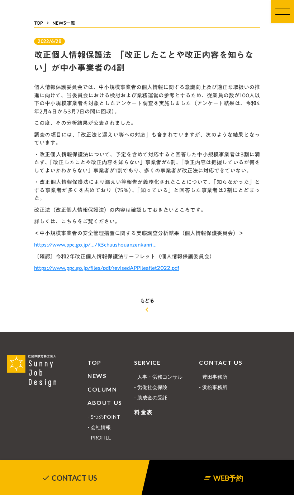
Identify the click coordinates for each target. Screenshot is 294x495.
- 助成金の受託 (150, 397)
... (154, 244)
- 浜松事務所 (213, 387)
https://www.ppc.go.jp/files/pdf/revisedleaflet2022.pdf (106, 267)
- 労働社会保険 (150, 387)
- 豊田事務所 (213, 377)
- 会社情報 (99, 427)
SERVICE (147, 362)
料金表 (143, 412)
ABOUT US (104, 402)
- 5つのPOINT (103, 417)
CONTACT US (220, 362)
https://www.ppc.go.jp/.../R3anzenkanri (93, 244)
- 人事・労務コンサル (158, 377)
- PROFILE (99, 438)
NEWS (96, 375)
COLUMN (102, 389)
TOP (94, 362)
